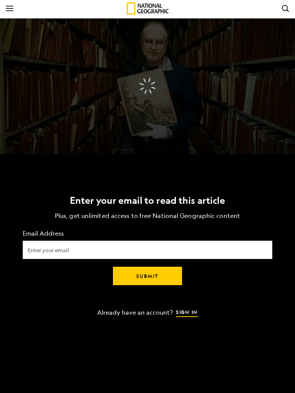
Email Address (43, 233)
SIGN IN (187, 312)
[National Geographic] (148, 8)
